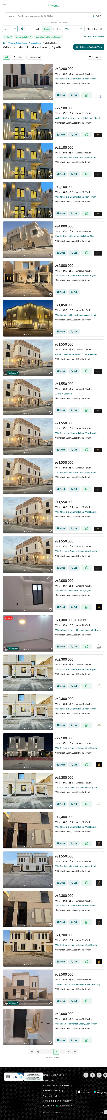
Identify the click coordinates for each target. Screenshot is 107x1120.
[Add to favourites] (50, 97)
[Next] (75, 1051)
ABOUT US (48, 1080)
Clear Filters (87, 36)
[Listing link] (53, 82)
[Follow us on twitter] (92, 1077)
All (37, 29)
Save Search (98, 36)
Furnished (18, 57)
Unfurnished (35, 57)
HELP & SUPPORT (52, 1075)
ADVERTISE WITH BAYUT (56, 1085)
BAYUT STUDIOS (51, 1090)
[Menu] (4, 5)
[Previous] (38, 1051)
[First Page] (32, 1051)
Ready (47, 29)
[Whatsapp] (86, 95)
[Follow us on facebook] (85, 1077)
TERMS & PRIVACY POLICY (57, 1101)
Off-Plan (57, 29)
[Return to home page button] (53, 5)
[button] (10, 29)
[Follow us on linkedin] (99, 1077)
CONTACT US (50, 1096)
